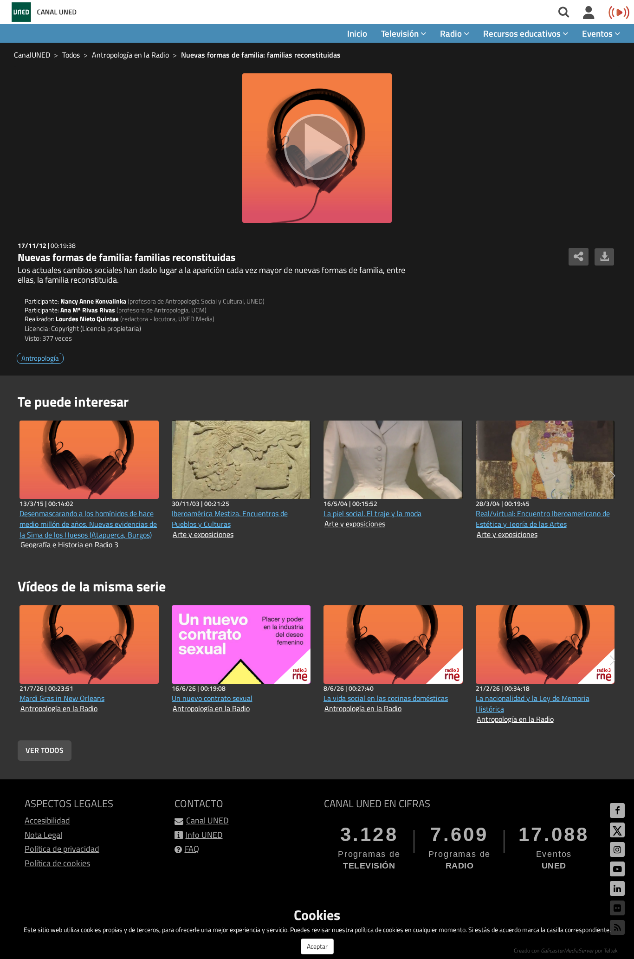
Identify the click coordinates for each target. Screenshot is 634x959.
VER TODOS (45, 750)
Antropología (40, 358)
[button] (612, 476)
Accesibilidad (47, 820)
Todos (71, 54)
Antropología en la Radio (130, 54)
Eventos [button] (598, 33)
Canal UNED (207, 820)
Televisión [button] (401, 33)
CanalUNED (32, 54)
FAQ (192, 848)
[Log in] (589, 13)
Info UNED (204, 835)
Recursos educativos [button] (523, 33)
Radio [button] (452, 33)
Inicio (357, 33)
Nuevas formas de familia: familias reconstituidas (261, 54)
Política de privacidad (62, 848)
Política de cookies (57, 863)
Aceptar (317, 946)
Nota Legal (43, 835)
